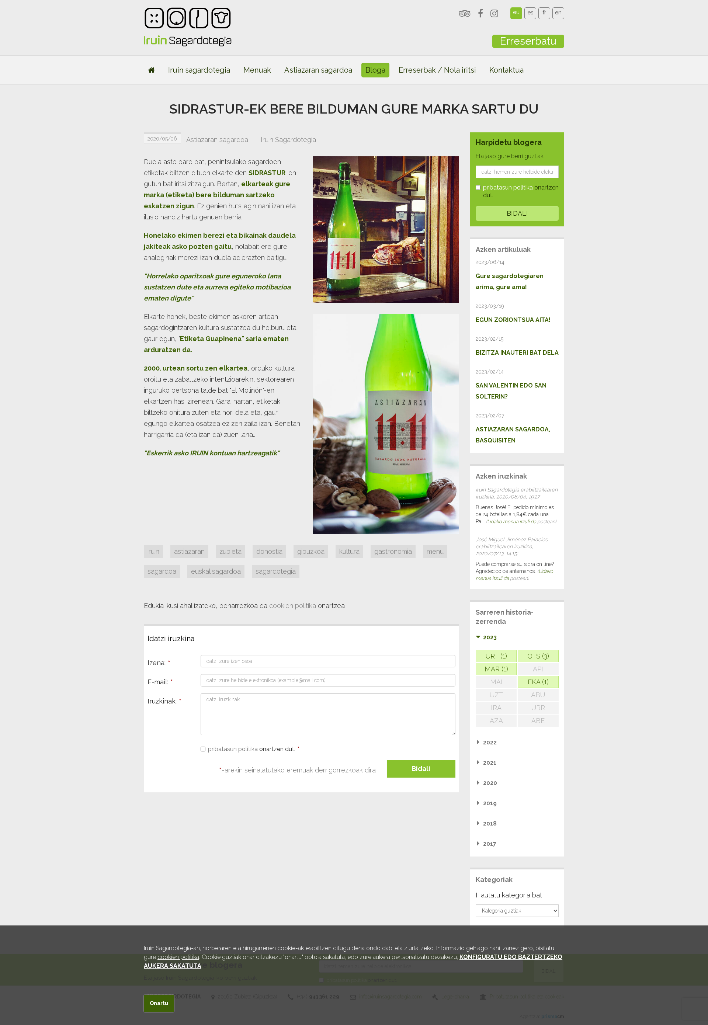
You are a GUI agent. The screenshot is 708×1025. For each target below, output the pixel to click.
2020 (490, 782)
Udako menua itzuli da (511, 521)
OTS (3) (538, 656)
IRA (496, 708)
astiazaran (189, 551)
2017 (489, 843)
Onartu (159, 1003)
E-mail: (160, 682)
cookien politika (292, 605)
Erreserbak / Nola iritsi (437, 70)
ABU (538, 695)
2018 (490, 823)
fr (544, 12)
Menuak (257, 70)
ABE (538, 721)
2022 (490, 742)
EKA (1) (538, 682)
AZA (496, 721)
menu (435, 551)
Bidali (421, 768)
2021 (489, 762)
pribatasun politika (233, 749)
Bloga (375, 70)
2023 (490, 637)
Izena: (159, 663)
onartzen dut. (253, 749)
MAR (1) (496, 669)
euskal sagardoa (216, 571)
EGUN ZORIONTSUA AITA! (513, 319)
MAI (496, 682)
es (530, 12)
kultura (349, 551)
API (538, 669)
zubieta (230, 551)
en (558, 12)
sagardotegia (276, 571)
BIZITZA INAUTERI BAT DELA (517, 352)
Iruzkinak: (164, 701)
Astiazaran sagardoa (318, 70)
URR (538, 708)
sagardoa (162, 571)
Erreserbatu (528, 41)
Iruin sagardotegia (199, 70)
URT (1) (496, 656)
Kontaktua (506, 70)
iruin (153, 551)
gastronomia (393, 551)
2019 (490, 803)
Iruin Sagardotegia (288, 139)
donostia (269, 551)
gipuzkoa (310, 551)
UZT (496, 695)
